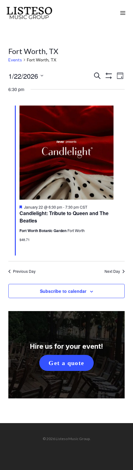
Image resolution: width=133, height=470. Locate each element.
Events (15, 59)
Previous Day (24, 271)
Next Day (112, 271)
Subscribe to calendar (63, 291)
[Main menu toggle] (122, 13)
